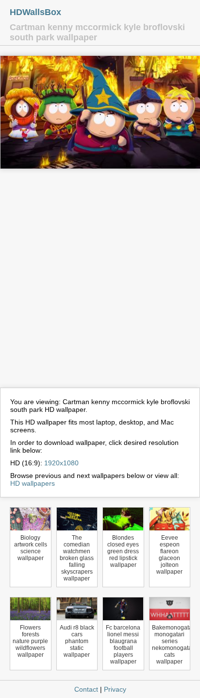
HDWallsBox (35, 12)
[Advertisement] (100, 283)
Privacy (115, 689)
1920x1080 (61, 463)
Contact (86, 689)
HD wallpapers (32, 483)
